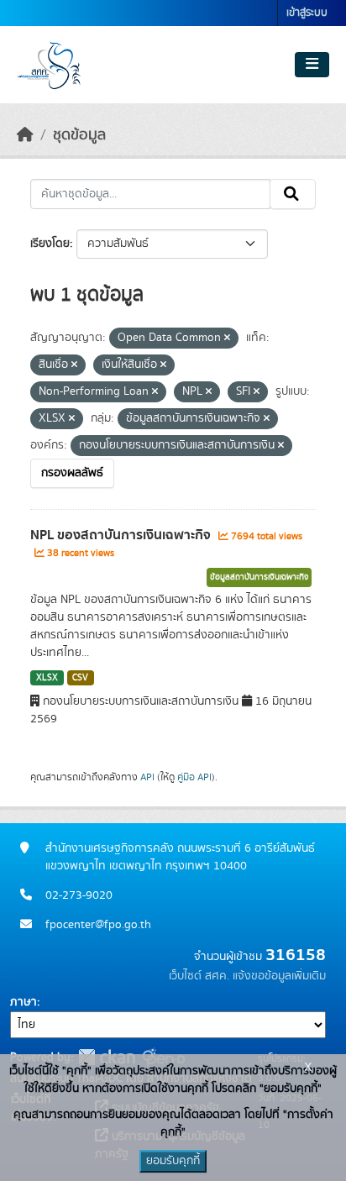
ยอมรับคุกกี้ (173, 1160)
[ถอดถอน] (227, 338)
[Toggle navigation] (312, 64)
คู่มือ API (194, 777)
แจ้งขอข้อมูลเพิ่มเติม (279, 976)
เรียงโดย (50, 243)
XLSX (47, 678)
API (147, 777)
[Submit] (293, 194)
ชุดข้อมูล (79, 135)
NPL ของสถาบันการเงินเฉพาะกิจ (122, 535)
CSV (80, 678)
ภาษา (23, 1002)
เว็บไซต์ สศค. (199, 976)
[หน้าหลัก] (25, 135)
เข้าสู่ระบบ (307, 13)
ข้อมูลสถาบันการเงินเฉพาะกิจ (259, 577)
